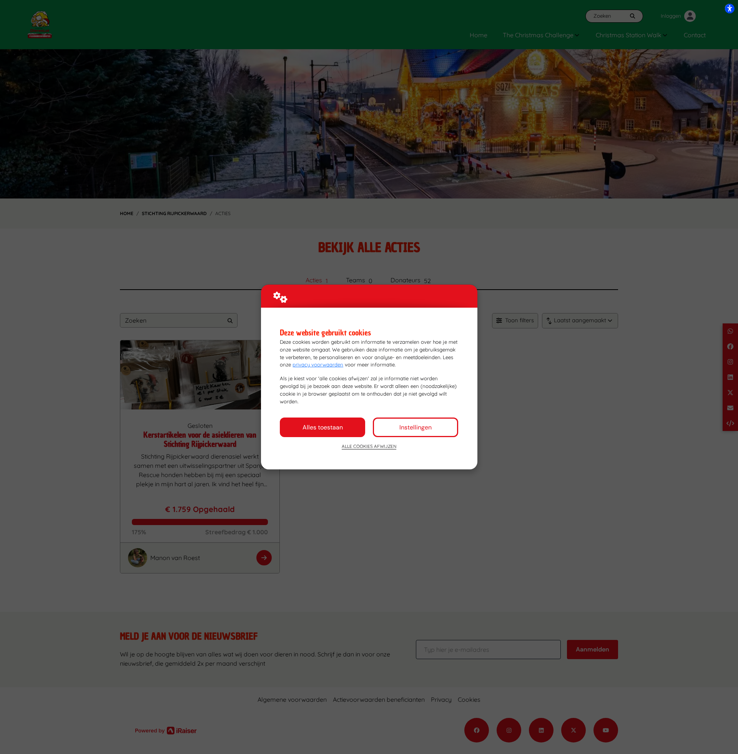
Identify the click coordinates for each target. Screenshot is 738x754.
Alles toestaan (323, 427)
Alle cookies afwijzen (369, 446)
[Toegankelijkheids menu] (729, 8)
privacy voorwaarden (318, 364)
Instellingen (415, 427)
